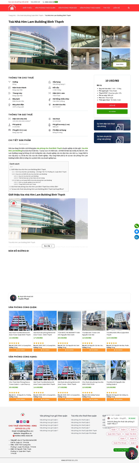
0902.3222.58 (51, 2)
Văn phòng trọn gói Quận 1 (49, 420)
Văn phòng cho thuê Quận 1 (80, 420)
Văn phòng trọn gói (67, 8)
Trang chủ (11, 15)
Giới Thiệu (27, 8)
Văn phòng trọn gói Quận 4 (49, 428)
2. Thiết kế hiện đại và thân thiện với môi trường (31, 178)
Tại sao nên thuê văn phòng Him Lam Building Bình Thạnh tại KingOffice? (37, 189)
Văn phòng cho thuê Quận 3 (80, 425)
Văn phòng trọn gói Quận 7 (49, 430)
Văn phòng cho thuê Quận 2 (80, 422)
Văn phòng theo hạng (90, 8)
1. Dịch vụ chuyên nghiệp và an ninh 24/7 (29, 182)
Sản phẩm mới (35, 2)
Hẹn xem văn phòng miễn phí (17, 2)
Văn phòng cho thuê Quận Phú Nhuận (83, 433)
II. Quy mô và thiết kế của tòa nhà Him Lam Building (31, 174)
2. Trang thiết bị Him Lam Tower (26, 184)
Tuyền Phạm (23, 299)
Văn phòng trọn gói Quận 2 (49, 422)
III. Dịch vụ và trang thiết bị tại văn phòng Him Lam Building (33, 180)
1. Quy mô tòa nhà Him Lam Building (27, 176)
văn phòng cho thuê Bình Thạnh (49, 148)
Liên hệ (116, 8)
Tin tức (106, 8)
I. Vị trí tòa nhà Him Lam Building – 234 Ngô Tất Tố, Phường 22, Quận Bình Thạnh (40, 172)
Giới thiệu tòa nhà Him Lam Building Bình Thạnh (28, 169)
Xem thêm (119, 64)
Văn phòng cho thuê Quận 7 (80, 428)
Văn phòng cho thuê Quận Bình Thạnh (84, 430)
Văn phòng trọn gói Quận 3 (49, 425)
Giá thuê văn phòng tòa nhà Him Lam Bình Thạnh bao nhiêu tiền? (34, 186)
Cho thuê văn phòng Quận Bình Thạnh (30, 15)
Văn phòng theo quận (45, 8)
